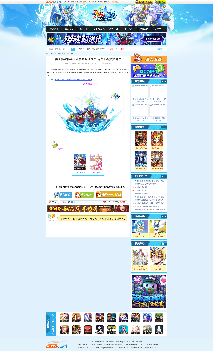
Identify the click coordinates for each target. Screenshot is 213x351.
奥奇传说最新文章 (164, 176)
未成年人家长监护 (110, 342)
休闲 (80, 2)
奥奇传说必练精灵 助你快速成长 (147, 206)
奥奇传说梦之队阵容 (142, 190)
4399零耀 (160, 237)
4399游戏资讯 (53, 318)
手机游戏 (53, 330)
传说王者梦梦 (80, 172)
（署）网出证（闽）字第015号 (132, 342)
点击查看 (122, 202)
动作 (68, 2)
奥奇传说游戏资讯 (128, 29)
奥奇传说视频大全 (164, 81)
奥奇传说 (54, 29)
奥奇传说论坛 (158, 29)
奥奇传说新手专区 (84, 29)
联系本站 (101, 342)
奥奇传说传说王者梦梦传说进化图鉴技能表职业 (73, 80)
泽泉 (159, 269)
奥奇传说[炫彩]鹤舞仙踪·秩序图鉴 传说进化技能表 (150, 203)
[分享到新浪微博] (75, 202)
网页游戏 (106, 2)
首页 (64, 2)
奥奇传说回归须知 (141, 187)
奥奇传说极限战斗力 (99, 29)
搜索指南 (160, 49)
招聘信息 (153, 348)
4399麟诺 (142, 237)
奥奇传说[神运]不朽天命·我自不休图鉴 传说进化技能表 (149, 197)
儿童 (88, 2)
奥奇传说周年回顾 (141, 194)
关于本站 (95, 342)
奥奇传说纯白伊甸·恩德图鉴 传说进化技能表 (150, 210)
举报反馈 (108, 63)
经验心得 (69, 53)
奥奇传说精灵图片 (164, 127)
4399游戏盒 (114, 2)
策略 (76, 2)
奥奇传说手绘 (164, 244)
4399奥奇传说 (103, 14)
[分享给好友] (69, 202)
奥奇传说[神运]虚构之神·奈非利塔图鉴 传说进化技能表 (149, 181)
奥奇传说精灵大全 (69, 29)
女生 (84, 2)
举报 (72, 2)
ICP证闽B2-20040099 (143, 348)
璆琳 (142, 102)
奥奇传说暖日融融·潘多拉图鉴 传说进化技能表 (150, 200)
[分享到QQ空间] (72, 202)
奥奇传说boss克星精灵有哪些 (146, 184)
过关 (92, 2)
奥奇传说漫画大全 (164, 216)
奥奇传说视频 (114, 29)
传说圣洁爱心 (96, 172)
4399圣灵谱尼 (142, 269)
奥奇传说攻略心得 (143, 29)
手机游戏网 (98, 2)
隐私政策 (119, 342)
